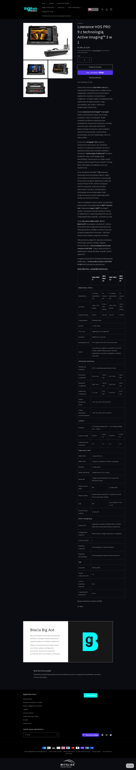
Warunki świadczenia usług (83, 751)
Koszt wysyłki (96, 50)
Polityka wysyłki (96, 751)
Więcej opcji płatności (95, 77)
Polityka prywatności (69, 751)
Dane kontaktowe (107, 751)
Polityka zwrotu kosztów (55, 751)
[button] (44, 3)
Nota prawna (69, 753)
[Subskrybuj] (57, 734)
